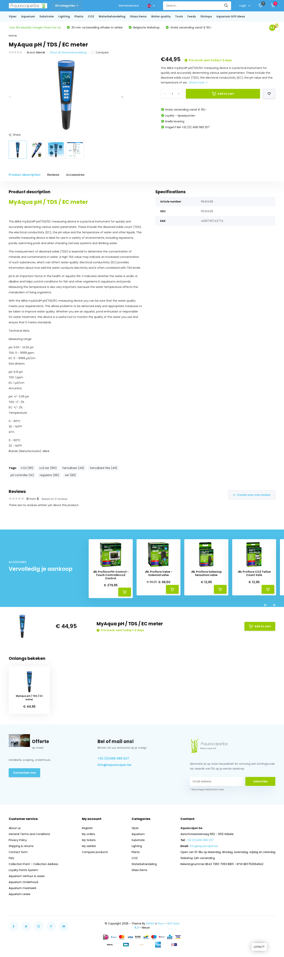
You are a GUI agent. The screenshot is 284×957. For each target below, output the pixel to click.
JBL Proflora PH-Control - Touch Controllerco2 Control (111, 575)
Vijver (13, 16)
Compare (102, 52)
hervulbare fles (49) (103, 468)
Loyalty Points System (23, 870)
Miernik (40, 52)
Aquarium (28, 16)
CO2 (91, 16)
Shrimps (206, 16)
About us (15, 828)
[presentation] (10, 97)
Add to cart (226, 94)
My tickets (89, 840)
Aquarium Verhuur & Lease (27, 876)
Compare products (95, 852)
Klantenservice (129, 6)
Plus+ (160, 923)
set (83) (70, 475)
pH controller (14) (22, 475)
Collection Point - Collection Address (33, 864)
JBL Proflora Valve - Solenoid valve (158, 573)
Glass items (138, 16)
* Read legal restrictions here (207, 789)
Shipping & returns (21, 846)
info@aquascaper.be (114, 765)
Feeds (191, 16)
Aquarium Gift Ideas (230, 16)
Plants (78, 16)
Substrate (46, 16)
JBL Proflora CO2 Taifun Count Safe (254, 573)
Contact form (18, 852)
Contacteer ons (24, 773)
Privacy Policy (18, 840)
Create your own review (253, 495)
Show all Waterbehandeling (68, 52)
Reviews (53, 175)
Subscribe (260, 781)
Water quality (161, 16)
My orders (88, 834)
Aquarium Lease (19, 894)
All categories (65, 6)
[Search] (226, 5)
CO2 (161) (27, 468)
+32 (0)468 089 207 (113, 758)
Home (13, 36)
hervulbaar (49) (73, 468)
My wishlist (89, 846)
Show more (197, 82)
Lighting (64, 16)
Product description (24, 175)
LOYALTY (259, 946)
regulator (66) (49, 475)
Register (87, 828)
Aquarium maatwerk (22, 888)
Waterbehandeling (112, 16)
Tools (179, 16)
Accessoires (75, 175)
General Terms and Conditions (29, 834)
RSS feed (173, 923)
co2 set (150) (48, 468)
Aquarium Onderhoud (23, 882)
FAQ (11, 858)
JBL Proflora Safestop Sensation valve (206, 573)
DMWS (150, 923)
